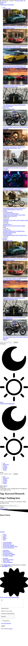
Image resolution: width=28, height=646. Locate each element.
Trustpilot (2, 531)
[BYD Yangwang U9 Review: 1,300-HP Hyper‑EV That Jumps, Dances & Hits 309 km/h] (15, 45)
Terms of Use (3, 2)
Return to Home (4, 508)
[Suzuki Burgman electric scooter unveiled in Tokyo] (7, 234)
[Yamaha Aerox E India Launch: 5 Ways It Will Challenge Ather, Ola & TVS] (10, 213)
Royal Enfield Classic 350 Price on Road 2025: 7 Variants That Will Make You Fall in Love (14, 209)
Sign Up (11, 628)
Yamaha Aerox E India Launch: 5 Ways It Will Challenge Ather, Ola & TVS (14, 215)
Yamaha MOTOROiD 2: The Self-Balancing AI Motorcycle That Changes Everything (14, 189)
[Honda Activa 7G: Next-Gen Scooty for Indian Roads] (7, 224)
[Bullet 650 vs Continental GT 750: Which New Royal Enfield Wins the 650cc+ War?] (15, 145)
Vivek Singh (4, 566)
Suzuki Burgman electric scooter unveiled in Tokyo (15, 235)
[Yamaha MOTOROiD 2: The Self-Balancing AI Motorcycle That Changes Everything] (15, 187)
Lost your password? (6, 623)
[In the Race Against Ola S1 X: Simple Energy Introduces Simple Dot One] (7, 229)
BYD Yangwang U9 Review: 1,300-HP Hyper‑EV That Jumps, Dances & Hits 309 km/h (15, 47)
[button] (1, 3)
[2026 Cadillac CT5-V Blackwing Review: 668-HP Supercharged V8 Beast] (15, 25)
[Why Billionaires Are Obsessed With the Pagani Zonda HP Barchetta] (15, 103)
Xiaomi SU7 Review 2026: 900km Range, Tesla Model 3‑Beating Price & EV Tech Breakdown (14, 66)
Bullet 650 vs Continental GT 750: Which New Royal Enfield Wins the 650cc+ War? (14, 147)
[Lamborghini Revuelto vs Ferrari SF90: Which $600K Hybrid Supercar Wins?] (15, 84)
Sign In (5, 486)
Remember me (6, 620)
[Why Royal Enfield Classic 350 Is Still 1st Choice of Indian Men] (15, 126)
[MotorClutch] (7, 403)
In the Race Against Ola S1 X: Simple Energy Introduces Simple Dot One (14, 232)
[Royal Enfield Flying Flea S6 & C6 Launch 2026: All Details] (15, 166)
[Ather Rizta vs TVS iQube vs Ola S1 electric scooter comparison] (6, 219)
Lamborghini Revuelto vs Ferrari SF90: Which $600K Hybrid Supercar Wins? (14, 86)
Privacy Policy (20, 0)
